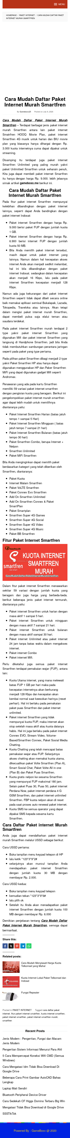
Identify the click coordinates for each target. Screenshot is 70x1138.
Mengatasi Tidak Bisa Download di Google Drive (33, 1107)
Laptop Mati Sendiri (15, 1088)
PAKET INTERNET (22, 1010)
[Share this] (5, 945)
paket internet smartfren (14, 1017)
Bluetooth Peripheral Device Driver (24, 1094)
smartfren (7, 1020)
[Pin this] (17, 945)
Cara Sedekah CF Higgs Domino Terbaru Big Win (34, 1101)
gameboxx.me (29, 183)
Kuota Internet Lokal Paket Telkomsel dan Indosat (43, 979)
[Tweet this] (11, 945)
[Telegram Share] (22, 945)
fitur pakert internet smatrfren (25, 1013)
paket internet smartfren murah (42, 1017)
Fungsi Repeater (30, 992)
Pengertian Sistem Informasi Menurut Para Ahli (32, 1049)
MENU (61, 4)
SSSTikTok (9, 1113)
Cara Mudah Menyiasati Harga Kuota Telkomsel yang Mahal (41, 964)
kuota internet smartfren (53, 1013)
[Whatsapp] (28, 945)
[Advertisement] (35, 60)
